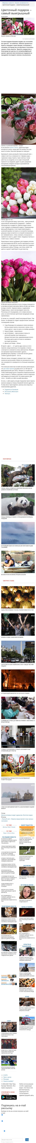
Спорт (9, 1021)
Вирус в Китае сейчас (9, 833)
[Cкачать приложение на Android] (9, 1099)
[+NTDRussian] (1, 1011)
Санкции (13, 827)
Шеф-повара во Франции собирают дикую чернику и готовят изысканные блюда (26, 990)
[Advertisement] (18, 75)
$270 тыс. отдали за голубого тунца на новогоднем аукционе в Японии (27, 1009)
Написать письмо (24, 1097)
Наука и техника (27, 907)
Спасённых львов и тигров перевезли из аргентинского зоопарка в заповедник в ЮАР (9, 866)
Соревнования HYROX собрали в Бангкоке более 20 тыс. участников (9, 1035)
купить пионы (14, 147)
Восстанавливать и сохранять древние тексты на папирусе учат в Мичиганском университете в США (9, 898)
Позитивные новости (9, 906)
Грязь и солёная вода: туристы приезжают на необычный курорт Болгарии (26, 974)
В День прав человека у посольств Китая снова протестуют (17, 610)
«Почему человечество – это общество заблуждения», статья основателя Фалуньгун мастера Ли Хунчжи (26, 840)
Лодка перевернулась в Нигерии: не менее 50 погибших (7, 885)
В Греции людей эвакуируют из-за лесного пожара (15, 693)
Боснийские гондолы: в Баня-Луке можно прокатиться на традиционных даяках (9, 954)
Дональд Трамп (7, 827)
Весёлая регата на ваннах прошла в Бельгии (13, 574)
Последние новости (9, 837)
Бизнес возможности (21, 3)
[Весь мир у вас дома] (1, 1006)
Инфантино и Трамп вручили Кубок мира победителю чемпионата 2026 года (8, 1052)
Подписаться (27, 1139)
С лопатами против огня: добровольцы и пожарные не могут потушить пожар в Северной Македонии (9, 878)
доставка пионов (9, 369)
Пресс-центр (7, 1077)
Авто (27, 1015)
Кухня (27, 996)
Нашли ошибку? (8, 1081)
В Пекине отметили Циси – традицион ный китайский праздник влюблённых (8, 860)
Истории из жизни (27, 885)
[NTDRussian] (1, 1004)
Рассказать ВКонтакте (11, 391)
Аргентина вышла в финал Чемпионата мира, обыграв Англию (8, 1069)
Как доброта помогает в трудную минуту (25, 901)
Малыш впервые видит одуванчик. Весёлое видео (17, 815)
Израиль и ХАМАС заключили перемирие (12, 637)
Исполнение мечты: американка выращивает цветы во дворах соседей (8, 872)
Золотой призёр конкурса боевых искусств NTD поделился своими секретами (26, 858)
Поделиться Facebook (11, 389)
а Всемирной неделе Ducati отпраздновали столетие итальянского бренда (26, 1028)
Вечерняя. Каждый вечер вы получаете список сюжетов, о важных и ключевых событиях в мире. (18, 1117)
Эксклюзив (27, 865)
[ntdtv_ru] (1, 1016)
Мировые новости (8, 3)
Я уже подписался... (7, 1142)
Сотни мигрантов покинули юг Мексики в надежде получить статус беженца (8, 854)
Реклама (6, 1079)
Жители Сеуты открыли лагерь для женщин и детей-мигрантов (8, 891)
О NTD (5, 1075)
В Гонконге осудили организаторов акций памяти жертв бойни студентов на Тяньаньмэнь (9, 841)
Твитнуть (7, 393)
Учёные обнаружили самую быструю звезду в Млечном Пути (8, 848)
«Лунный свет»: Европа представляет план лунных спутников (17, 820)
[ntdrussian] (1, 1014)
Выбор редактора (27, 825)
